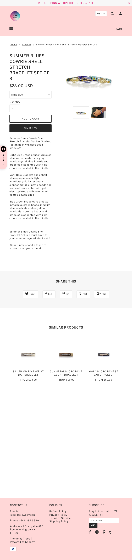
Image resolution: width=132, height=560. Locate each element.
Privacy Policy (58, 514)
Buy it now (31, 128)
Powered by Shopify (22, 541)
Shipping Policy (58, 521)
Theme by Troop (20, 538)
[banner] (15, 16)
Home (13, 44)
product (26, 44)
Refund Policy (58, 511)
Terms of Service (60, 518)
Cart (119, 29)
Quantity (14, 101)
